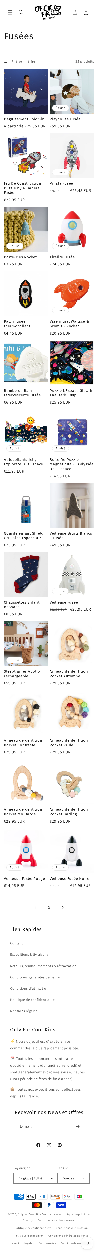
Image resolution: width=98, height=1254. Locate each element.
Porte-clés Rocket (20, 257)
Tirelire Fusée (62, 257)
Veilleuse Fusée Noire (69, 878)
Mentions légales (24, 1011)
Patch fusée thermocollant (17, 323)
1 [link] (35, 907)
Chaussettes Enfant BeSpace (22, 604)
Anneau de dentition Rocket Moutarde (23, 811)
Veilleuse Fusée (64, 602)
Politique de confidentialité (32, 999)
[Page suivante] (62, 907)
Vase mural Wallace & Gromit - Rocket (69, 323)
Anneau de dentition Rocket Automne (69, 673)
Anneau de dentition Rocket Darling (69, 811)
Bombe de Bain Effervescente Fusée (22, 393)
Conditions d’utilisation (72, 1228)
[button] (10, 12)
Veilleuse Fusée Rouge (24, 878)
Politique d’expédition (29, 1235)
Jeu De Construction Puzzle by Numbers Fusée (22, 188)
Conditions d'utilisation (29, 988)
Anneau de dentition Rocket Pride (69, 742)
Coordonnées (47, 1243)
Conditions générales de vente (35, 977)
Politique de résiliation (76, 1243)
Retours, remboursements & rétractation (43, 966)
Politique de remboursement (56, 1220)
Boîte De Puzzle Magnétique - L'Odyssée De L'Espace (72, 464)
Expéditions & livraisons (29, 954)
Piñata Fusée (61, 183)
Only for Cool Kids (29, 1214)
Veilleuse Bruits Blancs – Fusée (71, 535)
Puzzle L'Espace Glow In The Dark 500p (71, 393)
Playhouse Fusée (65, 119)
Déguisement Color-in (24, 119)
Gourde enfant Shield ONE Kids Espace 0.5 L (24, 535)
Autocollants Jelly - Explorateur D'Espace (23, 462)
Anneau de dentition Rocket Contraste (23, 742)
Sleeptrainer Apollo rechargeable (22, 673)
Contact (16, 943)
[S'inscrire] (77, 1126)
